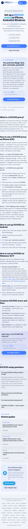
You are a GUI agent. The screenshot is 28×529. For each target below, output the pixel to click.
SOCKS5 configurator (7, 508)
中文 (11, 522)
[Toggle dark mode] (16, 2)
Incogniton (24, 512)
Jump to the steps (14, 50)
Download (24, 520)
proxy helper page (9, 279)
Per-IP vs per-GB (11, 520)
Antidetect (14, 510)
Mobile (15, 505)
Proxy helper (23, 508)
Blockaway (15, 517)
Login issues (5, 522)
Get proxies (21, 3)
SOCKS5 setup (22, 505)
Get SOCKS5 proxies (13, 46)
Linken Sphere (17, 512)
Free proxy (12, 515)
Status (3, 503)
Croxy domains (22, 517)
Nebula (9, 517)
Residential (23, 503)
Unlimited (5, 505)
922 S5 (17, 503)
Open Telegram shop (10, 487)
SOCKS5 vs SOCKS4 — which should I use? (12, 406)
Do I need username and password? (12, 400)
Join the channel (9, 483)
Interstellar (4, 517)
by (8, 3)
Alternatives (6, 515)
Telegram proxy (7, 510)
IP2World (9, 2)
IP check (8, 503)
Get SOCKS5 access (13, 99)
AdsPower (3, 512)
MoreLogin (9, 512)
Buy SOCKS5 (16, 508)
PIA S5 (13, 503)
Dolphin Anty (21, 510)
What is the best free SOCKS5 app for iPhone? (11, 394)
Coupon (19, 520)
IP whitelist (3, 520)
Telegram (23, 522)
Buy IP (18, 515)
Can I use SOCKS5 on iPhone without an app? (12, 373)
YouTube (23, 515)
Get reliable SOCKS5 (13, 352)
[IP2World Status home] (2, 2)
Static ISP (10, 505)
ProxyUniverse (16, 522)
